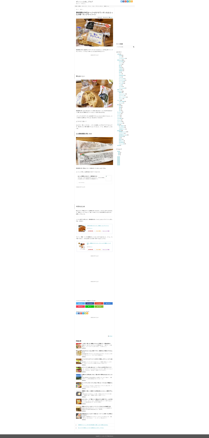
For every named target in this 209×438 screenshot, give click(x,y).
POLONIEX (121, 142)
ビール (120, 56)
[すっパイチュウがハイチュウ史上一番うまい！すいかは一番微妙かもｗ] (78, 385)
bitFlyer (120, 139)
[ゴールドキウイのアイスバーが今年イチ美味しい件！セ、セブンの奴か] (78, 361)
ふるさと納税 (121, 101)
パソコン (119, 113)
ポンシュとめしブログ (84, 2)
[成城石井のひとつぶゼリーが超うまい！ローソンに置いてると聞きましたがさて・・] (78, 416)
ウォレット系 (121, 143)
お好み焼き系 (121, 75)
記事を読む (84, 348)
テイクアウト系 (122, 80)
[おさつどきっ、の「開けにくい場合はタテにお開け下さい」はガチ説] (78, 401)
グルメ (111, 17)
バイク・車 (119, 121)
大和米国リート (122, 129)
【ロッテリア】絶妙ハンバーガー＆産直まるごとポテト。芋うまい (91, 427)
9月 (118, 153)
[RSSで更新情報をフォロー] (132, 1)
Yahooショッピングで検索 (106, 249)
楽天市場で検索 (90, 249)
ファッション (119, 123)
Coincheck (121, 136)
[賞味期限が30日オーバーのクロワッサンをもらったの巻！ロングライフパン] (108, 303)
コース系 (120, 86)
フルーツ (120, 98)
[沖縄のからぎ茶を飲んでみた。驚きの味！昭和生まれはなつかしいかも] (78, 377)
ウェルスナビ (121, 127)
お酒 (118, 54)
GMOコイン (121, 140)
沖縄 (120, 107)
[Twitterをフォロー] (121, 1)
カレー (120, 73)
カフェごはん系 (122, 88)
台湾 (120, 105)
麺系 (120, 65)
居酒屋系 (120, 70)
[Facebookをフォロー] (123, 1)
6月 (118, 154)
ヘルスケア (119, 91)
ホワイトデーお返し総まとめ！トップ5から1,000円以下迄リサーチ (96, 367)
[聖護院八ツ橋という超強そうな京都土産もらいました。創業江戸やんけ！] (78, 393)
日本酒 (76, 6)
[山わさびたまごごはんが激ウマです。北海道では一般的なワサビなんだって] (78, 353)
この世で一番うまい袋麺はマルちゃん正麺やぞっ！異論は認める (96, 343)
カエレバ (91, 228)
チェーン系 (121, 81)
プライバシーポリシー (99, 6)
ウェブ (118, 116)
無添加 (79, 6)
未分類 (118, 145)
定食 (120, 72)
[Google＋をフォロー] (125, 1)
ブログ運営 (119, 118)
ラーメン (89, 6)
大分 (120, 110)
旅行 (118, 104)
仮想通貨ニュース (122, 131)
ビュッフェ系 (121, 78)
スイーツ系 (121, 83)
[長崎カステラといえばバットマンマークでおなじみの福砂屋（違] (78, 408)
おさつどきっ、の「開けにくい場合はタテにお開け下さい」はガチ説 (97, 399)
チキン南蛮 (121, 61)
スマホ (118, 115)
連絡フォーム (106, 6)
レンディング (121, 133)
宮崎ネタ (119, 89)
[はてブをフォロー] (128, 1)
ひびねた (110, 336)
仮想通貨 (119, 130)
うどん (93, 6)
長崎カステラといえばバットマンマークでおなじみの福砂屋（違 (96, 406)
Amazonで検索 (98, 249)
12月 (119, 152)
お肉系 (120, 67)
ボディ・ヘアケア (122, 97)
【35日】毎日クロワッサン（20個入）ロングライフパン (98, 225)
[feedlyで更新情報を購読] (130, 1)
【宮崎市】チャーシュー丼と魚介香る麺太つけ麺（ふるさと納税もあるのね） (93, 424)
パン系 (120, 84)
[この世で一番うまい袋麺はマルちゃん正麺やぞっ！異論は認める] (78, 346)
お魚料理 (120, 69)
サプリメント (121, 95)
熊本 (120, 108)
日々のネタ (119, 112)
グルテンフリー (84, 6)
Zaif (119, 137)
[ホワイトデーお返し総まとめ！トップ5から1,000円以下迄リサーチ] (78, 369)
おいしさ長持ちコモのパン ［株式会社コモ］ (88, 176)
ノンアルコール (122, 58)
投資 (118, 124)
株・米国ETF (121, 125)
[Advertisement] (94, 63)
